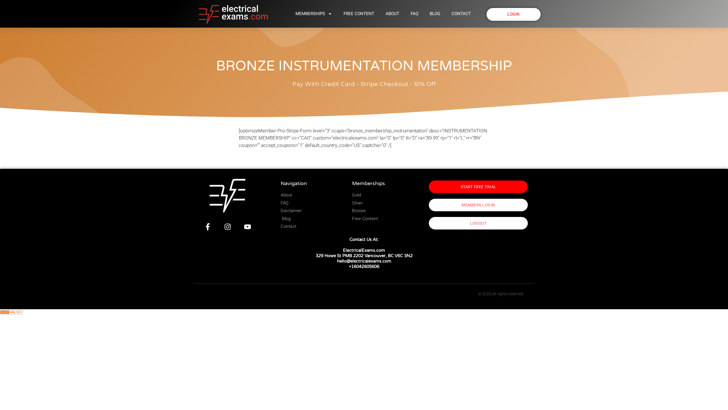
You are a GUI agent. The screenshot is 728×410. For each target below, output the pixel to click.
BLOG (435, 13)
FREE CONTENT (359, 13)
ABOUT (392, 13)
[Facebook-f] (207, 227)
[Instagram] (227, 227)
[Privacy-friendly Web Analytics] (11, 312)
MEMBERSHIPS (310, 13)
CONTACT (461, 13)
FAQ (414, 13)
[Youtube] (247, 227)
